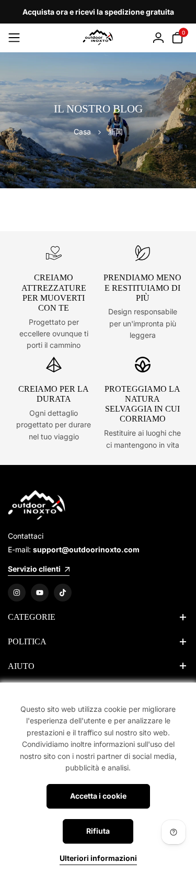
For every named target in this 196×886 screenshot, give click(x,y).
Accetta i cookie (98, 795)
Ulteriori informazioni (98, 858)
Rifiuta (98, 830)
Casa (82, 131)
